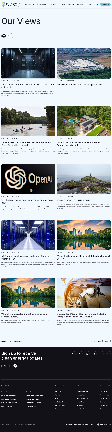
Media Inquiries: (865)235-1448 (77, 424)
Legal (92, 424)
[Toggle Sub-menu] (33, 4)
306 (99, 341)
